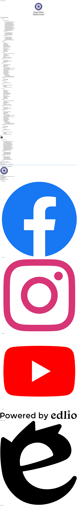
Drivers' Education (6, 65)
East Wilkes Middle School (8, 33)
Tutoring (5, 56)
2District (5, 40)
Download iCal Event (10, 164)
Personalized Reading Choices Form (9, 76)
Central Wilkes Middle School (9, 32)
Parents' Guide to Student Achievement (10, 115)
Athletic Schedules (6, 61)
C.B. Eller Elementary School (9, 22)
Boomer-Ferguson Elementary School (10, 21)
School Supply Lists (6, 55)
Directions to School (6, 43)
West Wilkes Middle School (8, 34)
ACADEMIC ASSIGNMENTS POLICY (9, 53)
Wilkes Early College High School (8, 159)
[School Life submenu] (2, 78)
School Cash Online (6, 118)
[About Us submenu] (2, 89)
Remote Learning (6, 70)
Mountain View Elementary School (9, 25)
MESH (4, 66)
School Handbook (6, 48)
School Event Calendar (6, 72)
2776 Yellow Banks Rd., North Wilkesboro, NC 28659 (7, 176)
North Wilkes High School (8, 37)
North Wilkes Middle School (7, 153)
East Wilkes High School (7, 156)
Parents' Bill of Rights (6, 67)
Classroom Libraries (7, 75)
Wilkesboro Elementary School (9, 30)
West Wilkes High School (8, 38)
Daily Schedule (5, 44)
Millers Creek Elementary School (8, 143)
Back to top (3, 181)
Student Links (5, 86)
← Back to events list (3, 166)
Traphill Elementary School (8, 29)
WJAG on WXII (6, 79)
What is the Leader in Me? (7, 82)
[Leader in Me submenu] (2, 81)
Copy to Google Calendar (3, 164)
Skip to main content (3, 0)
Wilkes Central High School (8, 39)
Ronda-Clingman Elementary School (8, 148)
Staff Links (5, 85)
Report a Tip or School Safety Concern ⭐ (9, 69)
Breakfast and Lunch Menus (7, 64)
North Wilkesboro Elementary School (10, 27)
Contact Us (5, 42)
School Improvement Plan (7, 49)
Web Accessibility (6, 51)
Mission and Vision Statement (7, 46)
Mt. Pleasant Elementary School (8, 145)
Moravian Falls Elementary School (9, 24)
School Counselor (6, 126)
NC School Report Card (7, 94)
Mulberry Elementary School (8, 26)
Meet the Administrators (7, 45)
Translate (6, 179)
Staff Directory (5, 50)
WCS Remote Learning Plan (7, 57)
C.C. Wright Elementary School (9, 23)
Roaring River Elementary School (9, 28)
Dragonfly (5, 62)
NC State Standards (6, 102)
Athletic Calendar (6, 60)
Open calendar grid (9, 166)
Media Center (5, 54)
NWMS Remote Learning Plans (8, 134)
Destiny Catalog (7, 74)
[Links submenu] (2, 131)
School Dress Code (6, 71)
